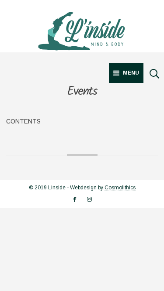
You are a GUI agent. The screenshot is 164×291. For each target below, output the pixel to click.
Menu (131, 73)
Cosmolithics (120, 188)
